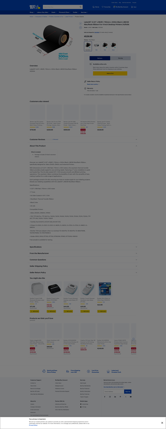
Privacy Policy (33, 425)
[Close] (162, 423)
